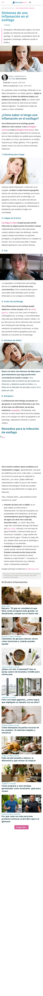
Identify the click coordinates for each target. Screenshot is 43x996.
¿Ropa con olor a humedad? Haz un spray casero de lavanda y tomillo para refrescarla (21, 672)
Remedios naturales (8, 8)
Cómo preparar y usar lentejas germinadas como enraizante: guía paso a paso (21, 788)
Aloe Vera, (11, 528)
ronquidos (15, 410)
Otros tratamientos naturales (25, 8)
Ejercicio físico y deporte (11, 814)
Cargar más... (21, 827)
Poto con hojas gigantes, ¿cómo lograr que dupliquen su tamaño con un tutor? (21, 700)
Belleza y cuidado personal (12, 636)
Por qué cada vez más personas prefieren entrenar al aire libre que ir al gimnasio (20, 819)
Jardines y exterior (9, 697)
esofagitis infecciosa (24, 130)
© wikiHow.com (32, 569)
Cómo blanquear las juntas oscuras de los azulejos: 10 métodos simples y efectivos (20, 730)
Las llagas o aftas (9, 223)
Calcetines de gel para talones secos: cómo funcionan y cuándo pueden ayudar (20, 641)
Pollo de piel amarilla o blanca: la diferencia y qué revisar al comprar (19, 759)
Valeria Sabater (21, 78)
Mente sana (6, 606)
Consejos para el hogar (10, 667)
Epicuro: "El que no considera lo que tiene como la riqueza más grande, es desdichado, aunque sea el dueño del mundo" (20, 611)
